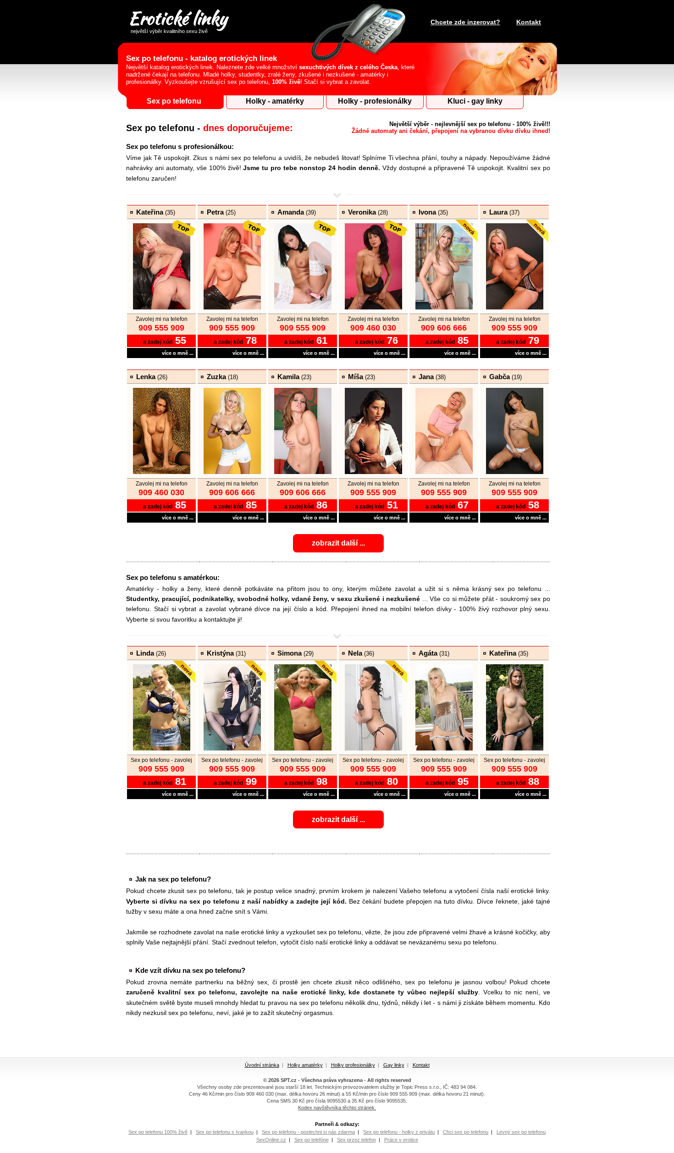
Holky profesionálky (353, 1065)
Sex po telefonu (174, 101)
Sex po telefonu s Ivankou (225, 1132)
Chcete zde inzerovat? (465, 22)
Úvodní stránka (262, 1065)
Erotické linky (177, 20)
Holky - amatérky (275, 101)
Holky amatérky (305, 1065)
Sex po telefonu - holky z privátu (399, 1132)
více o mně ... (177, 353)
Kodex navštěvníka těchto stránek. (337, 1107)
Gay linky (393, 1065)
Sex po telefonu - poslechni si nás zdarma (308, 1132)
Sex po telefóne (311, 1139)
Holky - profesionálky (375, 101)
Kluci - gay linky (475, 101)
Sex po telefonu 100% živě (158, 1132)
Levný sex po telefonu (521, 1132)
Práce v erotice (401, 1139)
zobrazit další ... (338, 543)
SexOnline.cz (271, 1139)
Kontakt (528, 22)
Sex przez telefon (356, 1139)
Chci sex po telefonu (465, 1132)
